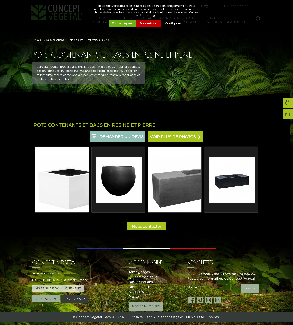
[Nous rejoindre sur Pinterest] (201, 300)
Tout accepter (122, 23)
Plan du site (195, 317)
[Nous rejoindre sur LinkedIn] (218, 300)
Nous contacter (146, 226)
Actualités (136, 292)
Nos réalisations (141, 282)
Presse (134, 296)
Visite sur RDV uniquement (58, 288)
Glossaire (136, 317)
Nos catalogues (146, 306)
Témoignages (139, 272)
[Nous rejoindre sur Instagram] (209, 300)
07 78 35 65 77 (74, 299)
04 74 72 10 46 (288, 103)
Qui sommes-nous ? (144, 277)
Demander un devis (121, 136)
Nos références (140, 287)
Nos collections (55, 39)
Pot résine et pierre (98, 39)
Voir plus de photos (173, 136)
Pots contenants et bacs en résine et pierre (94, 125)
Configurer (173, 23)
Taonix (150, 317)
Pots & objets (75, 39)
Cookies (194, 12)
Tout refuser (149, 23)
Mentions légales (171, 317)
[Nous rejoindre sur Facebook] (192, 300)
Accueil (38, 39)
